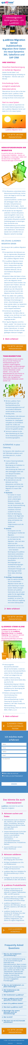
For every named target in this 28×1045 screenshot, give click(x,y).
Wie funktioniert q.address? (14, 995)
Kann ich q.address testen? (13, 1003)
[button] (14, 954)
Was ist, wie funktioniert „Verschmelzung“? (12, 954)
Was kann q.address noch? (13, 1007)
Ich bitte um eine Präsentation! (13, 776)
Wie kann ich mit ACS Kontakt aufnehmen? (14, 1021)
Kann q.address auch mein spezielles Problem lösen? (13, 999)
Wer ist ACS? (8, 1017)
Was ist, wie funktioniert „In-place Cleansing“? (14, 985)
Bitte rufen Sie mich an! (11, 773)
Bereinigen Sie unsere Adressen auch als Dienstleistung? (12, 1012)
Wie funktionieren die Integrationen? (11, 990)
